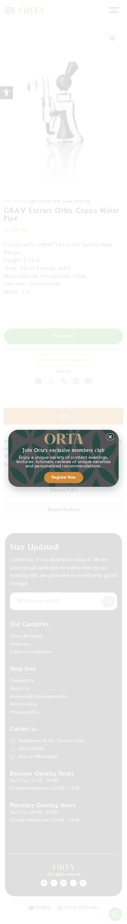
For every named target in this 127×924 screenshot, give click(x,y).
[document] (63, 462)
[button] (110, 436)
